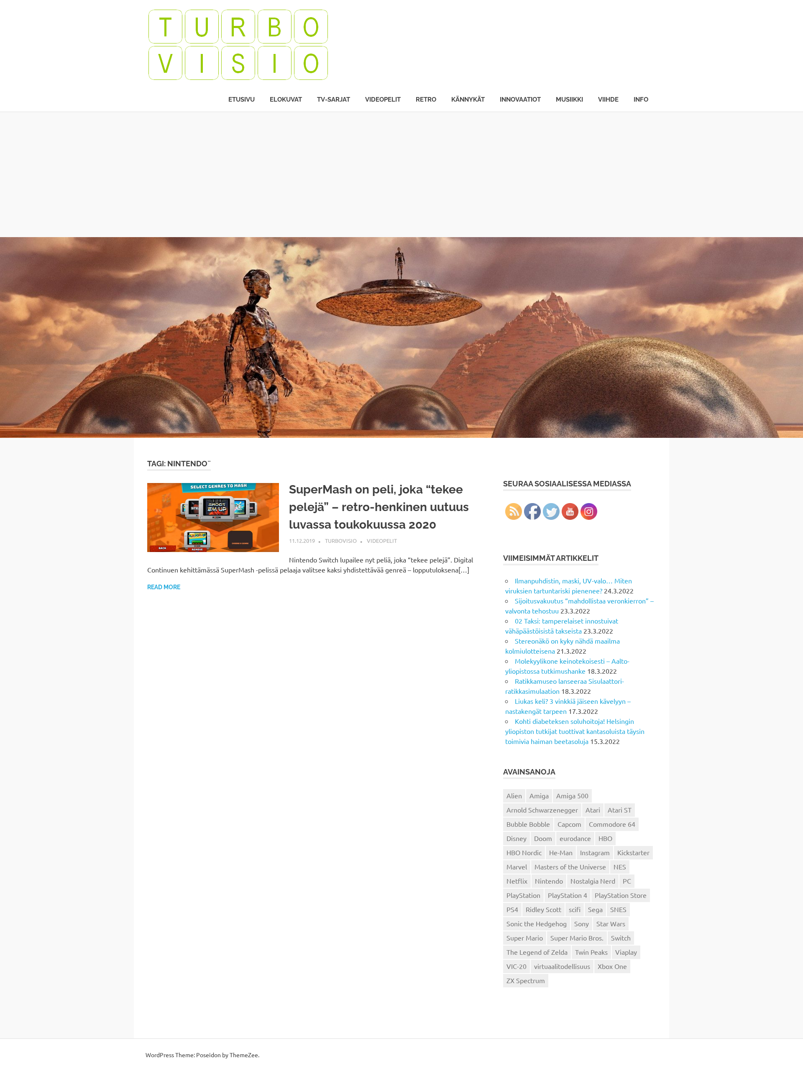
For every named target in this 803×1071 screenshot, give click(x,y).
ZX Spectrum (525, 980)
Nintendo (549, 881)
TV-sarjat (333, 99)
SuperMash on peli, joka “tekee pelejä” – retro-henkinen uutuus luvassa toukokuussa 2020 (379, 507)
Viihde (608, 99)
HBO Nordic (524, 852)
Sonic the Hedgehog (536, 923)
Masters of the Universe (570, 866)
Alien (514, 795)
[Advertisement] (401, 174)
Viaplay (626, 952)
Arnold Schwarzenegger (542, 809)
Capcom (569, 824)
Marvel (516, 866)
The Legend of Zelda (537, 952)
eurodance (575, 838)
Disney (516, 838)
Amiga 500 (572, 795)
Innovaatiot (520, 99)
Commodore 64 (612, 824)
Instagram (595, 852)
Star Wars (610, 923)
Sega (595, 909)
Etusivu (241, 99)
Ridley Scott (543, 909)
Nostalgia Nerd (592, 881)
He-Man (561, 852)
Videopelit (383, 99)
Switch (621, 937)
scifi (575, 909)
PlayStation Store (621, 895)
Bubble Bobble (528, 824)
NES (620, 866)
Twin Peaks (591, 952)
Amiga (539, 795)
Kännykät (468, 99)
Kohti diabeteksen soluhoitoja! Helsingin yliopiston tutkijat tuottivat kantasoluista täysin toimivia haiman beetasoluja (574, 731)
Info (641, 99)
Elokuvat (286, 99)
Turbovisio (341, 540)
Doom (543, 838)
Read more (163, 587)
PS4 (512, 909)
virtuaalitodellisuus (562, 966)
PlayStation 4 (567, 895)
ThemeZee (244, 1054)
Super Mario (524, 937)
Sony (581, 923)
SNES (618, 909)
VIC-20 (516, 966)
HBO (605, 838)
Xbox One (612, 966)
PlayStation (523, 895)
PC (627, 881)
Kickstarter (633, 852)
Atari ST (620, 809)
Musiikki (569, 99)
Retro (426, 99)
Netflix (516, 881)
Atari (593, 809)
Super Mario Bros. (577, 937)
